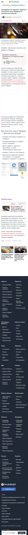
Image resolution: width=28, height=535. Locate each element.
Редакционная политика (9, 500)
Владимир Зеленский (5, 421)
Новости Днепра (7, 291)
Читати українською (6, 20)
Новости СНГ (6, 377)
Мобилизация (19, 393)
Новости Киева (6, 284)
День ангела (19, 434)
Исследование (20, 360)
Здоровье (18, 346)
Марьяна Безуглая (5, 447)
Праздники (18, 417)
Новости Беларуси (5, 383)
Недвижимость (6, 332)
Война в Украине (6, 393)
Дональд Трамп (6, 424)
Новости (4, 281)
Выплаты (18, 290)
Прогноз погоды (20, 308)
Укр (26, 1)
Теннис (18, 331)
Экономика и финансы (5, 322)
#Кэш (20, 240)
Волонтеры (5, 409)
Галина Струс (8, 17)
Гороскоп (18, 369)
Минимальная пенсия (6, 473)
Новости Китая (6, 379)
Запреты (18, 431)
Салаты (18, 470)
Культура (18, 379)
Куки (13, 532)
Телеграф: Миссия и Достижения (11, 519)
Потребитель (20, 371)
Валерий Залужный (5, 435)
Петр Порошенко (7, 441)
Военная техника (7, 411)
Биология (5, 354)
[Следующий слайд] (26, 5)
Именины (19, 437)
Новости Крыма (7, 312)
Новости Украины (13, 204)
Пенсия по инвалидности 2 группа (7, 464)
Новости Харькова (5, 288)
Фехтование (19, 339)
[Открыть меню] (2, 2)
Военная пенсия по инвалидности (7, 468)
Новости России (7, 374)
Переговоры (6, 403)
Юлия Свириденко (7, 450)
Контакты (4, 511)
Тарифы (4, 335)
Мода (17, 374)
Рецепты (17, 456)
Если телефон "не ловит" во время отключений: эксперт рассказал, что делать (18, 209)
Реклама (4, 505)
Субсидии (19, 293)
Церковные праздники (19, 421)
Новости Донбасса (5, 309)
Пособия (18, 305)
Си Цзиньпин (6, 427)
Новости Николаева (5, 316)
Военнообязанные (21, 404)
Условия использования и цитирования (13, 502)
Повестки (19, 396)
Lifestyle (17, 365)
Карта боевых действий (6, 397)
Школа (18, 298)
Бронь (18, 399)
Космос (4, 352)
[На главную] (14, 2)
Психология (19, 357)
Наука (3, 346)
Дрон (3, 357)
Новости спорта (20, 322)
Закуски (18, 473)
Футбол (18, 325)
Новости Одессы (7, 294)
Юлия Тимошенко (7, 444)
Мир (2, 365)
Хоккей (18, 333)
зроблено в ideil (5, 529)
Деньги (4, 327)
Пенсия (3, 456)
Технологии (5, 349)
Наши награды (6, 508)
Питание (18, 352)
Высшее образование (20, 301)
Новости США (6, 371)
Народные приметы (19, 425)
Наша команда (6, 513)
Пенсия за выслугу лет (5, 477)
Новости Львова (7, 297)
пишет (3, 122)
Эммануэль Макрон (5, 430)
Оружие (4, 406)
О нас (3, 494)
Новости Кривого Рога (7, 304)
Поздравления (20, 388)
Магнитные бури (21, 385)
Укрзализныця (6, 340)
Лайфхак (18, 382)
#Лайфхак (15, 240)
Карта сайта (5, 516)
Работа (18, 287)
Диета (18, 354)
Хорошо (21, 532)
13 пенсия (5, 459)
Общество (18, 281)
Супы (17, 465)
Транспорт (5, 329)
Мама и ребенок (20, 349)
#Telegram (8, 240)
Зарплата (19, 284)
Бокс (17, 328)
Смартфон (5, 360)
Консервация (20, 462)
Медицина (19, 295)
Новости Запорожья (5, 300)
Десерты (18, 467)
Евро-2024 (19, 336)
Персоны (4, 417)
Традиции (19, 429)
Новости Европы (7, 369)
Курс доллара (6, 337)
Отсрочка (18, 402)
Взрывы (4, 400)
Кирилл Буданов (7, 438)
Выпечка (18, 459)
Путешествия (20, 377)
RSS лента (5, 522)
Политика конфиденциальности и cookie (13, 497)
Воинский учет (20, 407)
